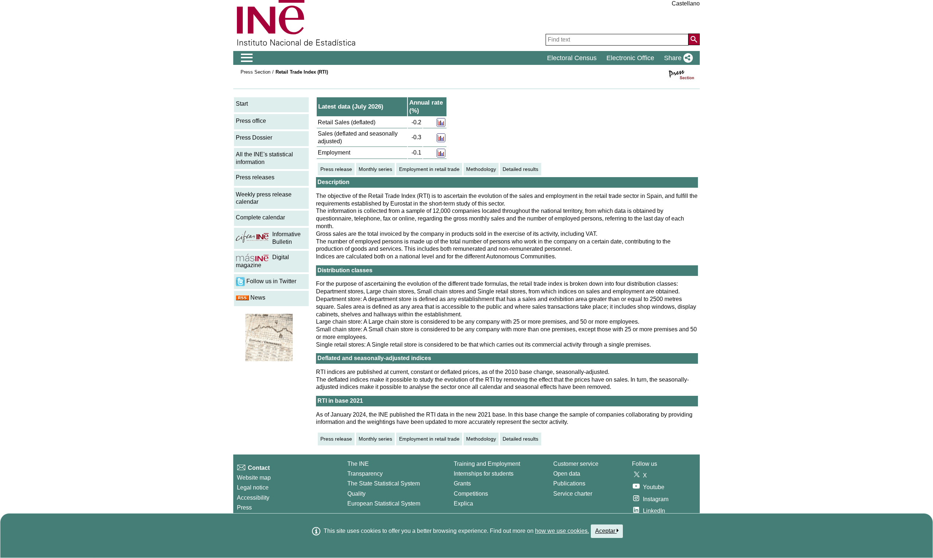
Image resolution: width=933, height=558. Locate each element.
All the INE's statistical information (264, 158)
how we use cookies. (562, 531)
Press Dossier (254, 137)
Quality (356, 494)
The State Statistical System (383, 483)
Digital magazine (262, 261)
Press (244, 507)
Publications (569, 483)
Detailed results (520, 169)
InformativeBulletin (286, 238)
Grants (462, 483)
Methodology (481, 169)
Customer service (575, 464)
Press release (336, 169)
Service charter (572, 494)
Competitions (471, 494)
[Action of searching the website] (694, 39)
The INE (358, 464)
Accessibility (253, 498)
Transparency (365, 474)
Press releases (255, 177)
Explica (463, 503)
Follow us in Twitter (270, 281)
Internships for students (484, 474)
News (257, 297)
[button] (677, 58)
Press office (251, 121)
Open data (566, 474)
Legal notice (253, 487)
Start (242, 104)
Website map (254, 478)
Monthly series (375, 169)
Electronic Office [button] (630, 58)
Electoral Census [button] (572, 58)
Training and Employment (487, 464)
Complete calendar (260, 217)
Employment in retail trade (429, 169)
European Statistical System (383, 503)
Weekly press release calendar (264, 198)
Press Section (255, 72)
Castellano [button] (686, 3)
